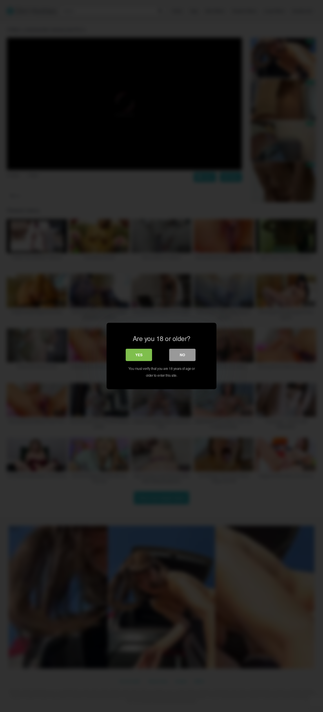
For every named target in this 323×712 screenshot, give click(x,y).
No (182, 354)
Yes (139, 354)
